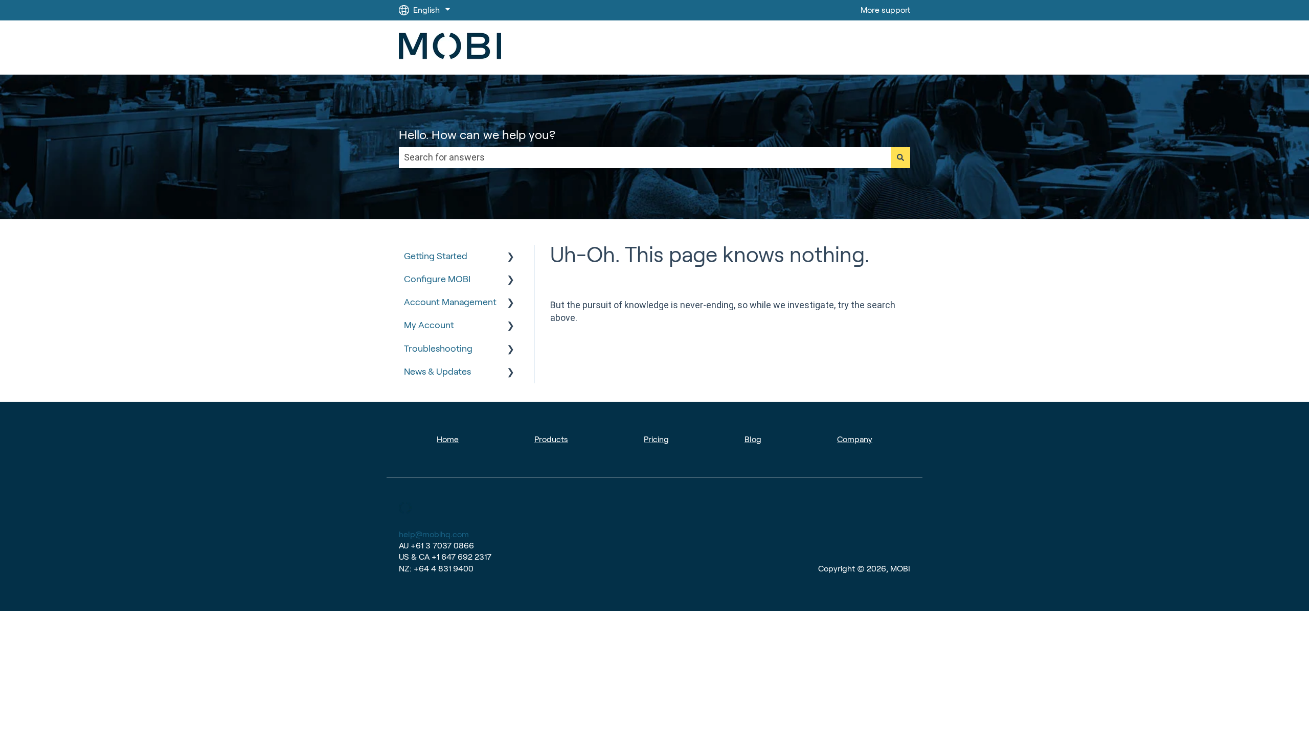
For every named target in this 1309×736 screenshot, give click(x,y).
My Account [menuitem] (429, 325)
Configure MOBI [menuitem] (437, 279)
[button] (511, 256)
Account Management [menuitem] (450, 302)
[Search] (900, 157)
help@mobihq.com (434, 534)
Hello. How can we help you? (477, 135)
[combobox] (645, 157)
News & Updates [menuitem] (437, 371)
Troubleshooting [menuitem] (438, 348)
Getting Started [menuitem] (435, 256)
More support (885, 10)
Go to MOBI (878, 47)
